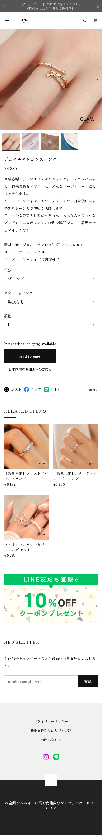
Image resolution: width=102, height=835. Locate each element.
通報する (93, 390)
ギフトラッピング (18, 292)
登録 (88, 681)
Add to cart (30, 356)
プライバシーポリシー (51, 721)
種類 (7, 269)
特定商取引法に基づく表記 (51, 730)
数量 (7, 315)
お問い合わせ (51, 740)
